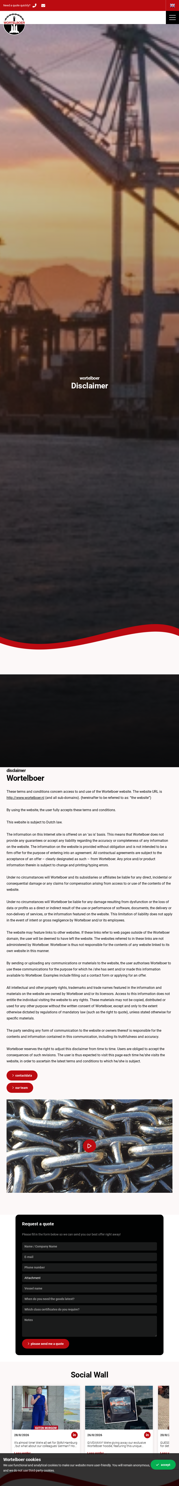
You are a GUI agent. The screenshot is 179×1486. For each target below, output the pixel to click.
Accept (165, 1465)
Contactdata (23, 1075)
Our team (21, 1087)
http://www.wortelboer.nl (25, 798)
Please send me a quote (47, 1344)
